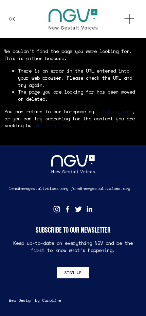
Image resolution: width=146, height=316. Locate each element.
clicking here (114, 111)
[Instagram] (56, 209)
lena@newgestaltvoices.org (38, 188)
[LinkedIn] (89, 209)
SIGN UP (73, 272)
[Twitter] (78, 209)
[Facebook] (67, 209)
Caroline (51, 300)
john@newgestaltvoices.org (100, 188)
